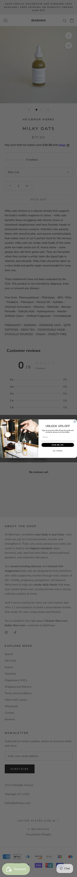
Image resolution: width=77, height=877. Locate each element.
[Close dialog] (75, 421)
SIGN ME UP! (58, 445)
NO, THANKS (58, 450)
